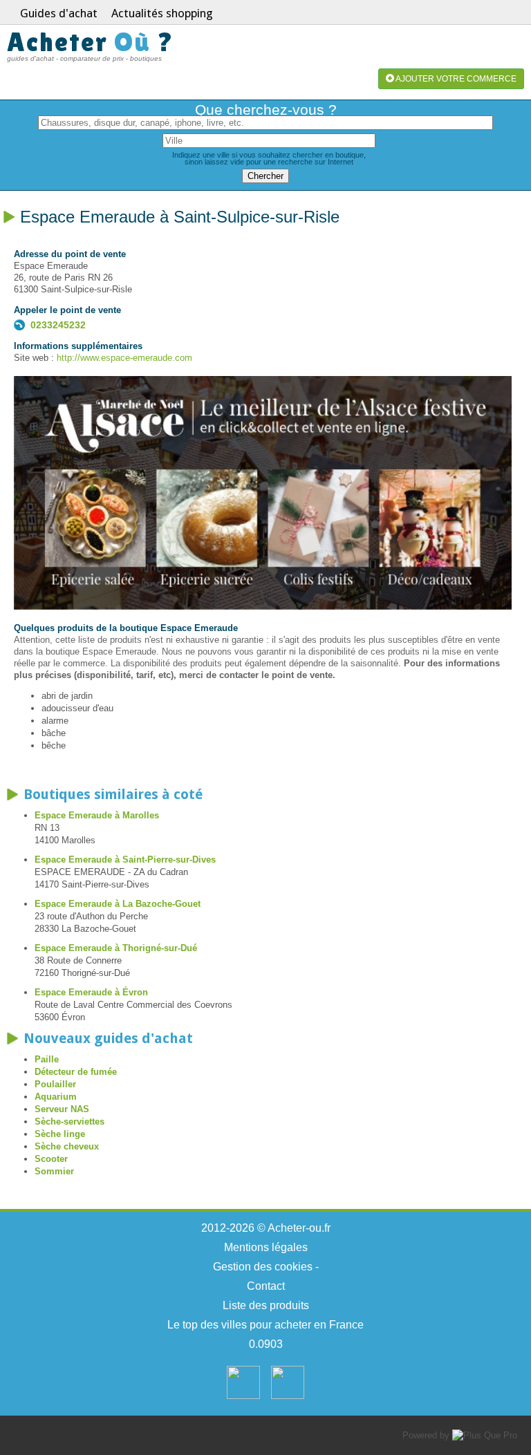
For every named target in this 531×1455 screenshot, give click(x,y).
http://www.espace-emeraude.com (124, 358)
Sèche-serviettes (69, 1121)
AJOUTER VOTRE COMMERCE (455, 79)
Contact (266, 1286)
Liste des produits (266, 1305)
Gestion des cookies (263, 1267)
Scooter (51, 1159)
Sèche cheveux (67, 1146)
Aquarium (56, 1096)
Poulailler (55, 1084)
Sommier (54, 1171)
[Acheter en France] (243, 1396)
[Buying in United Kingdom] (287, 1396)
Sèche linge (60, 1134)
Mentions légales (266, 1247)
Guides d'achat (58, 13)
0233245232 (58, 324)
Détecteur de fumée (76, 1072)
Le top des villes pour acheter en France (265, 1325)
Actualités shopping (162, 13)
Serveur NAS (62, 1109)
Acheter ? (90, 41)
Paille (47, 1059)
